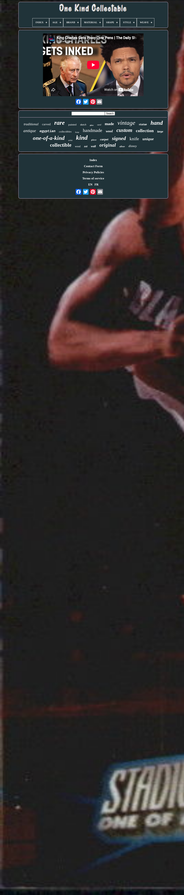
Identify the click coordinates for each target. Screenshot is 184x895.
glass (92, 125)
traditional (31, 124)
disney (132, 146)
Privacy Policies (93, 172)
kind (82, 137)
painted (72, 124)
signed (119, 138)
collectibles (65, 131)
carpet (104, 139)
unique (148, 139)
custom (124, 130)
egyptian (47, 131)
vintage (126, 123)
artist (70, 140)
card (99, 124)
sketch (83, 124)
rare (59, 122)
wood (77, 146)
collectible (60, 145)
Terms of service (93, 178)
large (160, 131)
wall (93, 146)
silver (122, 146)
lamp (77, 132)
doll (85, 146)
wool (109, 131)
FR (96, 184)
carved (46, 124)
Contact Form (93, 166)
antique (29, 131)
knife (134, 138)
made (109, 124)
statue (143, 124)
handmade (92, 130)
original (107, 145)
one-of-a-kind (49, 138)
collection (145, 130)
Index (93, 160)
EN (90, 184)
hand (157, 123)
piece (93, 139)
